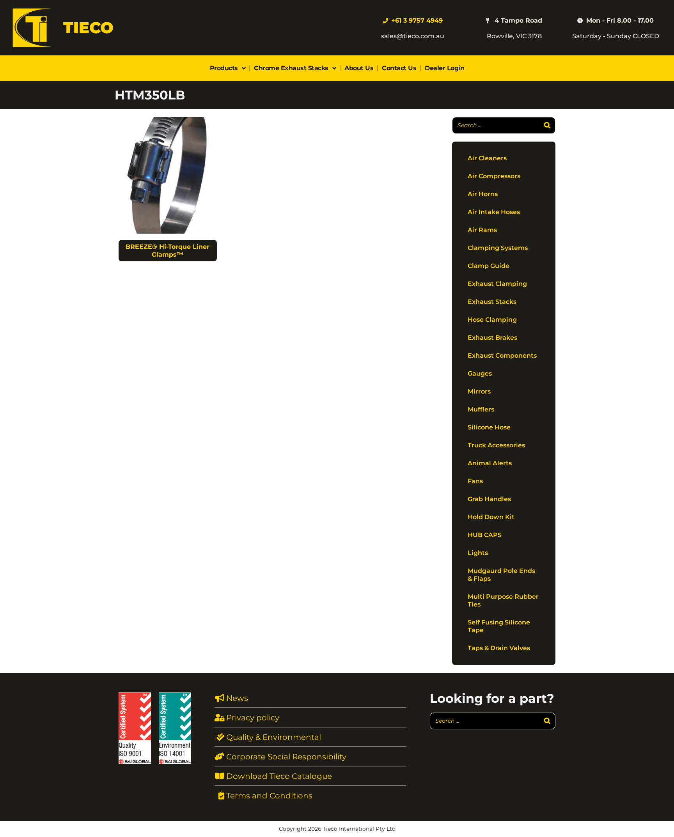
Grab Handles (489, 499)
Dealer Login (444, 68)
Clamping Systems (498, 248)
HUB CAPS (485, 535)
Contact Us (399, 68)
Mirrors (479, 391)
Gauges (480, 373)
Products (224, 68)
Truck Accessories (496, 445)
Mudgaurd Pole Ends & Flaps (501, 574)
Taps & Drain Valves (499, 648)
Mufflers (481, 409)
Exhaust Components (502, 355)
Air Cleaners (487, 158)
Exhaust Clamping (497, 283)
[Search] (547, 125)
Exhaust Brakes (492, 337)
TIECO (88, 27)
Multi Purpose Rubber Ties (503, 600)
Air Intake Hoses (494, 212)
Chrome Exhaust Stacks (291, 68)
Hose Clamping (492, 319)
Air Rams (482, 230)
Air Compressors (494, 176)
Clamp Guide (488, 266)
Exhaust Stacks (492, 301)
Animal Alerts (490, 463)
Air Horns (483, 194)
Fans (475, 481)
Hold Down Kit (491, 517)
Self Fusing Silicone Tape (499, 626)
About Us (358, 68)
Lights (478, 553)
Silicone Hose (489, 427)
